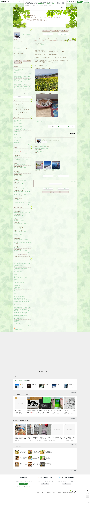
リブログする (71, 126)
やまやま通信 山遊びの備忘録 (19, 164)
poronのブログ (16, 156)
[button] (87, 501)
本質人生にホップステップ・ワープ (20, 234)
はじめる (23, 483)
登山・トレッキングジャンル (18, 50)
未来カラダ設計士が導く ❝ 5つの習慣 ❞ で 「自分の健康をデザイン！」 (22, 239)
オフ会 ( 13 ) (16, 290)
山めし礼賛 (16, 140)
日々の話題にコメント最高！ (19, 220)
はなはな (22, 32)
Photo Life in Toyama (18, 226)
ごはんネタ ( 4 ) (17, 323)
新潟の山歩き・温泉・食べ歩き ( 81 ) (20, 315)
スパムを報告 (37, 492)
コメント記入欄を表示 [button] (72, 181)
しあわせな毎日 (17, 196)
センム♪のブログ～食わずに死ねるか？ (21, 159)
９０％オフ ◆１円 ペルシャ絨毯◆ (21, 250)
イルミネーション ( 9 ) (18, 266)
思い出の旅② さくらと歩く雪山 (41, 148)
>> (25, 103)
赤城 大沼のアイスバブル (19, 72)
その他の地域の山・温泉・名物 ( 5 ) (20, 268)
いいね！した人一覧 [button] (71, 129)
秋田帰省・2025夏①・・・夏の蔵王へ (21, 84)
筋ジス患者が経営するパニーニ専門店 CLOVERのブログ (22, 153)
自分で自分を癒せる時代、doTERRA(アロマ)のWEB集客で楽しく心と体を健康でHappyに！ (22, 244)
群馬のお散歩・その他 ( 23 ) (19, 282)
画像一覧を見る (28, 93)
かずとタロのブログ (17, 172)
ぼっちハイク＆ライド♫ (18, 236)
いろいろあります (17, 199)
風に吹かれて (16, 124)
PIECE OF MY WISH (17, 132)
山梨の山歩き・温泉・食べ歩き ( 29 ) (20, 317)
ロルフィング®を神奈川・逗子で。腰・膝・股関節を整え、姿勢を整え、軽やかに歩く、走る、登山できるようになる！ (22, 242)
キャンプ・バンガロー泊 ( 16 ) (19, 296)
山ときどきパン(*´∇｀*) (18, 183)
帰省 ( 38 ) (16, 321)
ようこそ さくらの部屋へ (19, 128)
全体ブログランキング (17, 48)
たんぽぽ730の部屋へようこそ (19, 129)
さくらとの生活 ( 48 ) (18, 304)
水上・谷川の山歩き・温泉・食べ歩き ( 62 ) (22, 306)
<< (20, 103)
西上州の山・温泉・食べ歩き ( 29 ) (20, 273)
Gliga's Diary (16, 142)
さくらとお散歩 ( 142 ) (18, 271)
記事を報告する (72, 135)
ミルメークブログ (17, 247)
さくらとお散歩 (41, 44)
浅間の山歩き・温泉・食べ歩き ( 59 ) (20, 309)
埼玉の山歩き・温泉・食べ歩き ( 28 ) (20, 277)
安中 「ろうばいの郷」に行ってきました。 (43, 154)
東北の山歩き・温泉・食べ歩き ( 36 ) (20, 313)
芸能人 (28, 380)
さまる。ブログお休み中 (18, 170)
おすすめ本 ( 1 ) (17, 276)
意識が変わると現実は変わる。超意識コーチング (22, 212)
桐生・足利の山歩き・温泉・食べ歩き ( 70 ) (22, 263)
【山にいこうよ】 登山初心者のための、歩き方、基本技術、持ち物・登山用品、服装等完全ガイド (22, 161)
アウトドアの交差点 (17, 137)
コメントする (56, 184)
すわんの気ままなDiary (18, 126)
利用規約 (49, 492)
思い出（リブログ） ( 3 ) (18, 295)
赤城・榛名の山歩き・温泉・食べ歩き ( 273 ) (22, 298)
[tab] (20, 380)
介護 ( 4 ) (15, 274)
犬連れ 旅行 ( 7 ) (17, 283)
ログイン (86, 1)
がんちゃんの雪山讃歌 (18, 175)
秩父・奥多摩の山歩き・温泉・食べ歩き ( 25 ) (22, 307)
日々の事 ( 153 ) (17, 261)
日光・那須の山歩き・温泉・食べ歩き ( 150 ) (22, 299)
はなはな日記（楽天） (18, 120)
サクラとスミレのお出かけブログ (20, 167)
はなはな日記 (31, 16)
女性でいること (17, 135)
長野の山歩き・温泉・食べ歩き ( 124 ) (21, 302)
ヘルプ (76, 492)
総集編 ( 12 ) (16, 293)
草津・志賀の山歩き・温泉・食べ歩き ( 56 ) (22, 310)
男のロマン (16, 139)
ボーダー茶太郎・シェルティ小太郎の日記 (21, 223)
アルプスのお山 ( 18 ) (18, 291)
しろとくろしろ (17, 151)
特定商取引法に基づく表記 (68, 492)
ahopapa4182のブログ (18, 218)
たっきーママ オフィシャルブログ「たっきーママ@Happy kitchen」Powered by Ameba (22, 191)
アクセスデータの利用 (57, 492)
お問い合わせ (43, 492)
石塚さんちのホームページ (19, 121)
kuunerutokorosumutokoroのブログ (20, 231)
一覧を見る (29, 91)
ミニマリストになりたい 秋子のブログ (21, 188)
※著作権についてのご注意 (18, 329)
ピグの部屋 (28, 34)
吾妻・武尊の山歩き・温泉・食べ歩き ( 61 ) (21, 301)
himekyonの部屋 (17, 131)
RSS (16, 328)
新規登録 (79, 1)
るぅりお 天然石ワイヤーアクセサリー (21, 194)
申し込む (66, 483)
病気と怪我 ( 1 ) (17, 279)
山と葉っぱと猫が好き (18, 123)
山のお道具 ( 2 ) (17, 285)
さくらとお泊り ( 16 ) (18, 318)
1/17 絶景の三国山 (17, 70)
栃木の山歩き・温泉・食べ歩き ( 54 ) (20, 312)
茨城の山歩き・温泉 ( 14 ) (18, 265)
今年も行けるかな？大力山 (40, 151)
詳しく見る (45, 483)
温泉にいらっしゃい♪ (18, 186)
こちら (47, 65)
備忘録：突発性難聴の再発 (19, 69)
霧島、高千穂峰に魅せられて (19, 215)
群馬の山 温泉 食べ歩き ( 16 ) (19, 288)
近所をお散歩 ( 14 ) (17, 320)
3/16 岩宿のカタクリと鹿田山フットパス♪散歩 (46, 39)
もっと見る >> (37, 156)
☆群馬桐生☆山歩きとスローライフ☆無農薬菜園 (22, 202)
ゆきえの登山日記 (18, 178)
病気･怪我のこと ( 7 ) (18, 280)
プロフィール (23, 34)
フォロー (45, 141)
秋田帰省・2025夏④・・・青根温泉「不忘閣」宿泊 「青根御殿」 (22, 77)
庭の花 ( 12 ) (16, 269)
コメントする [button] (62, 126)
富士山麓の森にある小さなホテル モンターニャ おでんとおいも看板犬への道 (22, 180)
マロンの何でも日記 (17, 228)
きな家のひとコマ (17, 134)
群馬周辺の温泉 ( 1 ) (17, 287)
